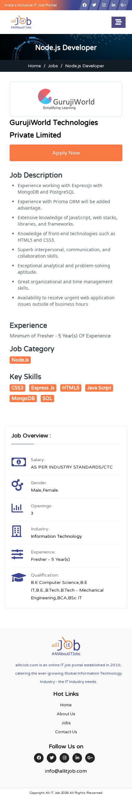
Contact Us (66, 732)
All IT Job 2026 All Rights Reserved (74, 793)
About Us (66, 714)
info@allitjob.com (66, 771)
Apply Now (66, 153)
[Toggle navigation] (118, 22)
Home (34, 66)
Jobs (53, 66)
